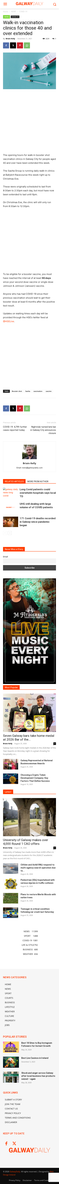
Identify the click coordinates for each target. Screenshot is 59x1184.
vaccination (37, 391)
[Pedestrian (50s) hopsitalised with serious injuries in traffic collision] (10, 883)
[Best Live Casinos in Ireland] (11, 1062)
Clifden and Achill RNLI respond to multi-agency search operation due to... (38, 868)
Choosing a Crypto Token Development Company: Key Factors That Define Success (35, 778)
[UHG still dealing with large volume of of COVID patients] (10, 507)
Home (5, 11)
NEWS (13, 11)
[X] (13, 45)
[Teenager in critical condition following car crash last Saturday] (10, 912)
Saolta (27, 391)
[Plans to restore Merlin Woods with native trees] (10, 898)
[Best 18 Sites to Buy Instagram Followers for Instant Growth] (11, 1047)
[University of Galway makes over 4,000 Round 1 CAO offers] (29, 817)
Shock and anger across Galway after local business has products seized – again (38, 1076)
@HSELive (8, 321)
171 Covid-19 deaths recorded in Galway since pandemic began (38, 522)
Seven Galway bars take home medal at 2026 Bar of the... (28, 737)
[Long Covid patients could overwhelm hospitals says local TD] (10, 493)
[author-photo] (29, 459)
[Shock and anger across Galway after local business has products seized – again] (11, 1077)
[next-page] (10, 533)
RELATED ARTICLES (14, 481)
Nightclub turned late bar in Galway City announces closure (43, 430)
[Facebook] (6, 45)
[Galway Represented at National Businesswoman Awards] (10, 764)
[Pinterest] (20, 45)
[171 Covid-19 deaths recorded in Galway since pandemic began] (10, 522)
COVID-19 (23, 11)
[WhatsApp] (27, 45)
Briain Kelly (10, 38)
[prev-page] (5, 533)
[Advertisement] (29, 122)
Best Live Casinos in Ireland (34, 1058)
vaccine (48, 391)
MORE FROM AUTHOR (37, 481)
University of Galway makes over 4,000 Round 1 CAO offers (25, 842)
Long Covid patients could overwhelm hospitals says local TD (38, 493)
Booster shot (17, 391)
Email (5, 556)
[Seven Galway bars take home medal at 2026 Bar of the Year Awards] (29, 713)
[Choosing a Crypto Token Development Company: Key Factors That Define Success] (10, 778)
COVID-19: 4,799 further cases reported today (15, 428)
